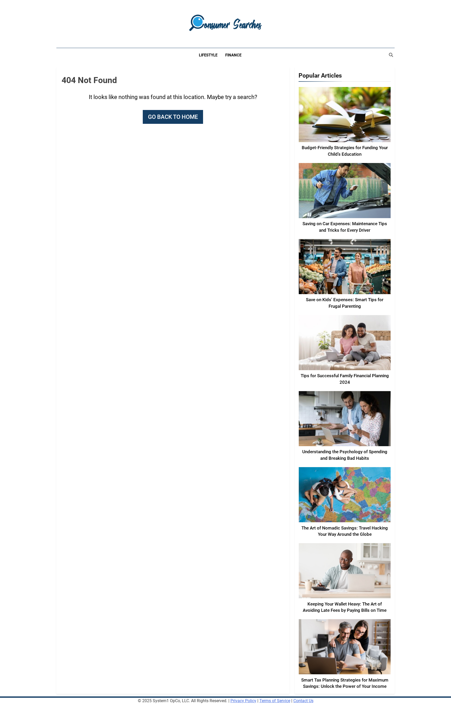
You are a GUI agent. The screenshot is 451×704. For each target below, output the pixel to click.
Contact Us (303, 700)
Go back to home (173, 117)
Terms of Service (274, 700)
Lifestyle (208, 55)
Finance (233, 55)
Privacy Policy (243, 700)
